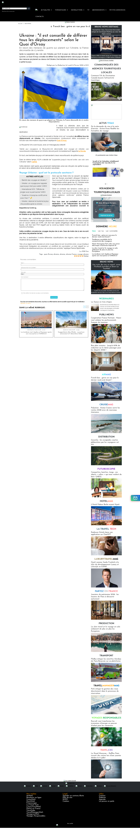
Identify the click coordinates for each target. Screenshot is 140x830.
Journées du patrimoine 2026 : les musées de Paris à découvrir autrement (105, 597)
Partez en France (33, 809)
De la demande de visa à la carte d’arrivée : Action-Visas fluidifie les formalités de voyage (105, 129)
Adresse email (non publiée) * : (29, 267)
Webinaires (106, 299)
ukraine (62, 254)
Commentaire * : (25, 277)
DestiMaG (30, 801)
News (94, 231)
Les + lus (101, 231)
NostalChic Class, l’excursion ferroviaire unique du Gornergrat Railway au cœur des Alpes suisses (106, 32)
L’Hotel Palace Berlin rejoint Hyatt (105, 505)
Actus (106, 123)
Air (106, 374)
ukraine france (71, 254)
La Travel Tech (32, 805)
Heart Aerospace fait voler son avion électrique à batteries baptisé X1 (106, 244)
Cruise (106, 405)
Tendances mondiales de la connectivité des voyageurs (102, 240)
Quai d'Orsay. (62, 140)
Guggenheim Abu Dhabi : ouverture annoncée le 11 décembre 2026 (71, 333)
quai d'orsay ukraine (51, 254)
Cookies (66, 801)
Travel (106, 686)
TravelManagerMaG (34, 812)
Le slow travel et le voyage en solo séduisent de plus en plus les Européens (105, 249)
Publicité (102, 798)
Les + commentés (112, 231)
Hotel (106, 501)
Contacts (39, 16)
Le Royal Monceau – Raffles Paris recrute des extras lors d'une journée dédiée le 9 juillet (106, 756)
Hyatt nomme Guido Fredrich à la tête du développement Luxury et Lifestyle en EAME (105, 564)
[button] (91, 170)
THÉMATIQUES (61, 10)
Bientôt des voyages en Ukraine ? (34, 180)
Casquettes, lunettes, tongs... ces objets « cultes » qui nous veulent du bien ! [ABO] (106, 474)
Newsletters (77, 10)
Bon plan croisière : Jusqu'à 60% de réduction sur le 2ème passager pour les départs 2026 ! (106, 348)
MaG (106, 559)
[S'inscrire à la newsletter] (135, 498)
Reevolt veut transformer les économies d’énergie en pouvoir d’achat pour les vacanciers (104, 723)
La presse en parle (106, 801)
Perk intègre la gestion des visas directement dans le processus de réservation (105, 691)
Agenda (102, 799)
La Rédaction (60, 65)
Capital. (34, 162)
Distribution (106, 437)
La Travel (106, 529)
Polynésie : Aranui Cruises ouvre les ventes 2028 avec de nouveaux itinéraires (105, 410)
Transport (106, 656)
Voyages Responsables (35, 816)
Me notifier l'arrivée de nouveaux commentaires (36, 293)
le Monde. (82, 151)
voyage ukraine (83, 254)
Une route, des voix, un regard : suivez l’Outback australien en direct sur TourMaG (106, 266)
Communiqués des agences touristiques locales (106, 69)
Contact (102, 796)
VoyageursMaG (32, 814)
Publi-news (106, 315)
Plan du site (67, 798)
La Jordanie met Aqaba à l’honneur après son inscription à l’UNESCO (36, 333)
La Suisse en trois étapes (101, 302)
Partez (106, 591)
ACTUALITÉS (46, 10)
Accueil (20, 23)
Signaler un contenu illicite (73, 796)
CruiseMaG (31, 799)
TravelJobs (30, 810)
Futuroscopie (106, 469)
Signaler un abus (25, 303)
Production (106, 623)
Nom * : (23, 263)
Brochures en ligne (33, 798)
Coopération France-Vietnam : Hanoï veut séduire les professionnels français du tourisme (106, 320)
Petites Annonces (117, 10)
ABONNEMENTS (99, 10)
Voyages (106, 718)
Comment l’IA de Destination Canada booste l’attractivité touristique (103, 78)
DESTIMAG (28, 23)
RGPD (65, 799)
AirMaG (29, 796)
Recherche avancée (8, 11)
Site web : (23, 272)
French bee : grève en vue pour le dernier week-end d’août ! (77, 26)
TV (88, 10)
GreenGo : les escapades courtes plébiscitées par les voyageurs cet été (105, 442)
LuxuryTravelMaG (33, 807)
